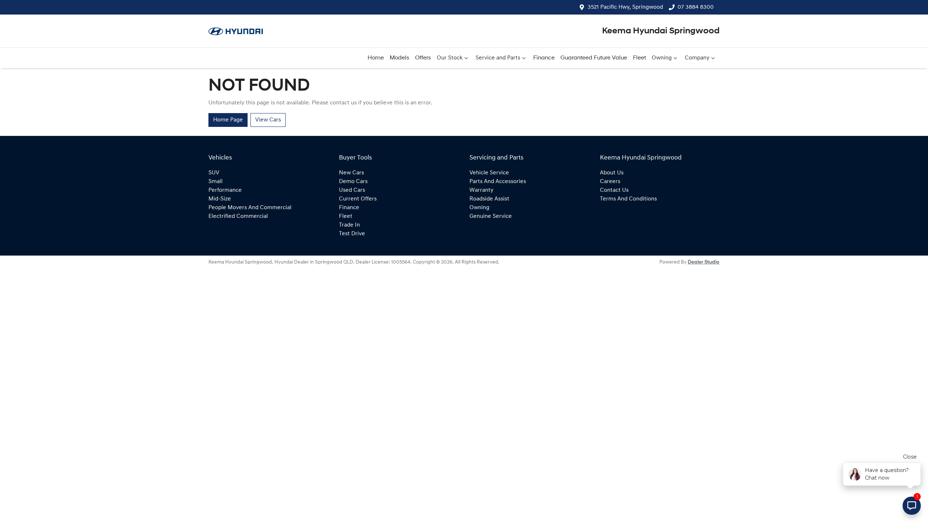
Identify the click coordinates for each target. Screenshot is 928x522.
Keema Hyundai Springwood (661, 31)
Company (697, 58)
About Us (612, 173)
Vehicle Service (489, 173)
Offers (423, 58)
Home (376, 58)
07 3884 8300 (696, 7)
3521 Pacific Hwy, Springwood (625, 7)
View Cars (268, 120)
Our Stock (450, 58)
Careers (610, 182)
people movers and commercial (249, 208)
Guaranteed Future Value (593, 58)
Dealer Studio (704, 262)
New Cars (351, 173)
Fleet (639, 58)
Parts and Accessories (497, 182)
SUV (213, 173)
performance (225, 190)
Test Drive (352, 234)
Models (399, 58)
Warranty (481, 190)
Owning (662, 58)
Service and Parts (498, 58)
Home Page (228, 120)
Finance (544, 58)
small (215, 182)
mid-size (219, 199)
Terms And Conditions (628, 199)
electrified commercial (238, 216)
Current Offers (358, 199)
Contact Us (614, 190)
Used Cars (352, 190)
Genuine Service (490, 216)
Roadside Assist (489, 199)
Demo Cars (353, 182)
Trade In (349, 225)
